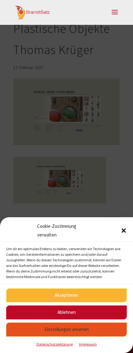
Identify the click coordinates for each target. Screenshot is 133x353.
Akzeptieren (66, 295)
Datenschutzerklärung (54, 344)
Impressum (88, 344)
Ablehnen (67, 312)
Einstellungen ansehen (67, 329)
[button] (124, 230)
